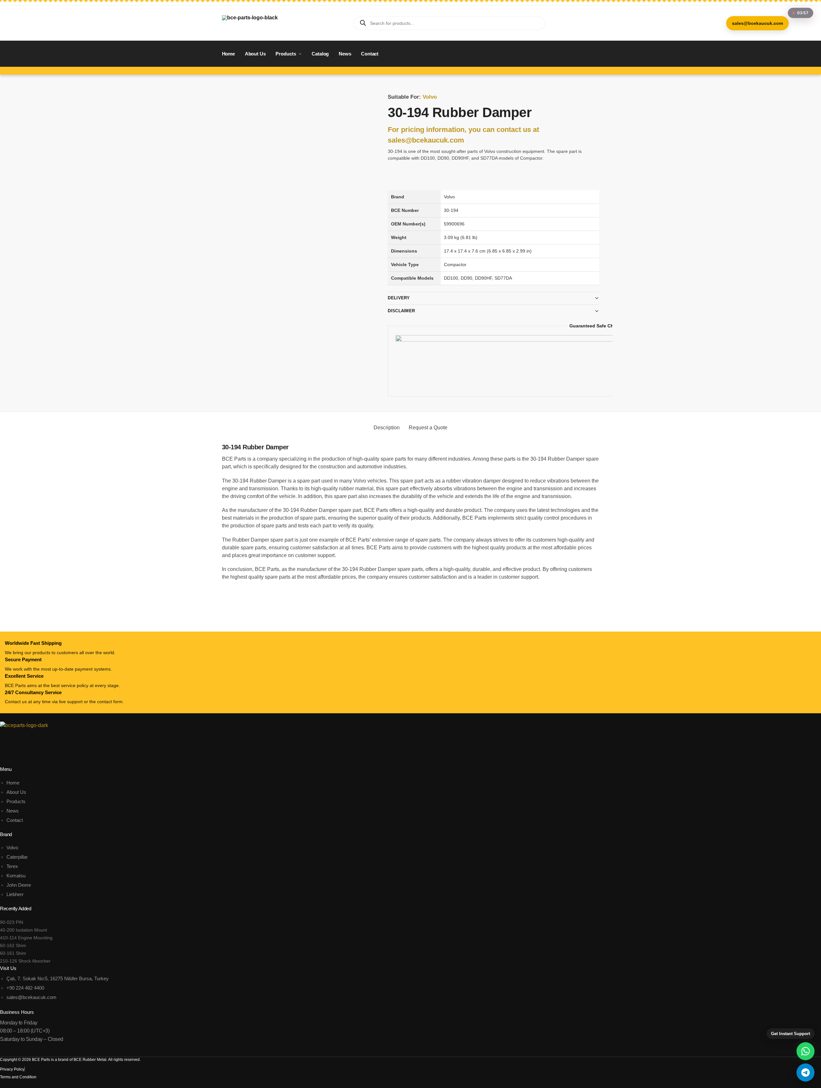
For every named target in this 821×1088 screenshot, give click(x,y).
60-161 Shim (13, 953)
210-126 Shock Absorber (25, 960)
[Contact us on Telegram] (805, 1072)
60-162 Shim (13, 945)
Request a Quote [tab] (428, 427)
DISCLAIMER (401, 310)
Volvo (430, 97)
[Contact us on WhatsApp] (805, 1051)
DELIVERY (399, 297)
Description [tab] (387, 427)
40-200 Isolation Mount (23, 930)
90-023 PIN (11, 922)
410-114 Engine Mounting (26, 937)
